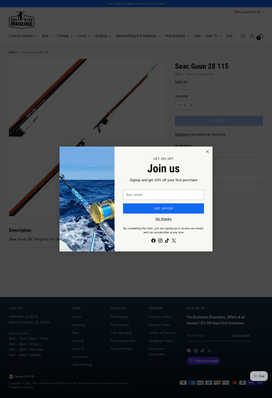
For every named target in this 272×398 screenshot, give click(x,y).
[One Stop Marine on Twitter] (173, 241)
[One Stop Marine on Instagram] (160, 241)
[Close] (207, 151)
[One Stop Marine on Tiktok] (167, 241)
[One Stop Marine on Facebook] (153, 241)
